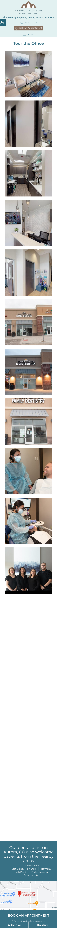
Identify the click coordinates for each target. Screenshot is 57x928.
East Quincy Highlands (24, 869)
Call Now (15, 925)
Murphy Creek (31, 865)
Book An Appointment (29, 28)
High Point (20, 872)
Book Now (42, 925)
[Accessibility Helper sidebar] (3, 22)
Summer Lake (31, 875)
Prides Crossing (39, 872)
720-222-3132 (30, 22)
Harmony (46, 869)
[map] (28, 895)
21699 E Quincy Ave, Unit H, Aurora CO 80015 (29, 17)
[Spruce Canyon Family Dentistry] (28, 7)
